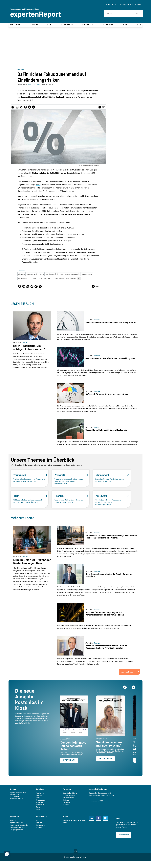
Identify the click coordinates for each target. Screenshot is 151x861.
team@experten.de (21, 825)
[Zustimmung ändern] (7, 854)
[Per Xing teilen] (29, 107)
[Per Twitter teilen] (33, 107)
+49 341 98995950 (18, 798)
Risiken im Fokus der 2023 (45, 173)
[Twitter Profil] (105, 818)
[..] (79, 278)
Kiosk (65, 823)
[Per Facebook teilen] (25, 107)
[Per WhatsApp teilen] (21, 107)
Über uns (13, 820)
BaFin (38, 185)
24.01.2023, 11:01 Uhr (34, 84)
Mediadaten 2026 (97, 801)
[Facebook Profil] (98, 818)
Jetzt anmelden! (123, 835)
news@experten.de (16, 830)
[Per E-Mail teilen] (13, 107)
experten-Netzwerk (16, 823)
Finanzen (20, 70)
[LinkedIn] (91, 818)
